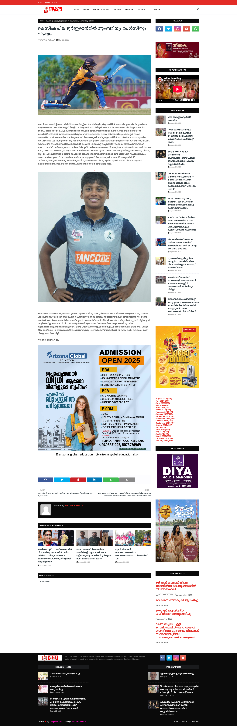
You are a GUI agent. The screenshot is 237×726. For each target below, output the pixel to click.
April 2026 (163, 407)
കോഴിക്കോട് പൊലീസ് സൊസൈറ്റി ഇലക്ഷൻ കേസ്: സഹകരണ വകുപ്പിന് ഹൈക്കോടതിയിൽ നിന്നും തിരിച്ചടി (181, 283)
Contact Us (194, 721)
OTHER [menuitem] (154, 9)
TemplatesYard (56, 721)
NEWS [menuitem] (86, 9)
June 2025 (163, 429)
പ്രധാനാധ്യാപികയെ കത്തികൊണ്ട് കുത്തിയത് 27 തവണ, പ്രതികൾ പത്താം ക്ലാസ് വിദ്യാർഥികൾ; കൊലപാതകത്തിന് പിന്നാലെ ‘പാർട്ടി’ (181, 181)
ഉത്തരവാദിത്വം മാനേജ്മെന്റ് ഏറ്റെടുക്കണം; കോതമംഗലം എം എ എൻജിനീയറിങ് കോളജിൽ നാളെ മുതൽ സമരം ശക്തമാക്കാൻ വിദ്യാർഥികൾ (183, 305)
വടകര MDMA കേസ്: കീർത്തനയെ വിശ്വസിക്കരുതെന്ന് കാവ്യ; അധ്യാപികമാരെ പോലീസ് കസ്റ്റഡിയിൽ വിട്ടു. (181, 157)
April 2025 (163, 434)
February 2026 (164, 412)
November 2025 (165, 418)
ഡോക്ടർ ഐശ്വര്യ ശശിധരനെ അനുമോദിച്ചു (173, 612)
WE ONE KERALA (47, 40)
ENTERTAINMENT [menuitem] (101, 9)
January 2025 (164, 440)
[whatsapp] (195, 28)
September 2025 (165, 423)
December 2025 (165, 416)
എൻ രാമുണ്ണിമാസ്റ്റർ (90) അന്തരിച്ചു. (179, 118)
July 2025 (162, 427)
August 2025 (164, 425)
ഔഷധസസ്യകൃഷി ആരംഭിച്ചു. (177, 600)
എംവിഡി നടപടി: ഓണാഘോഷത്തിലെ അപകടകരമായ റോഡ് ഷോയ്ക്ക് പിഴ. (131, 554)
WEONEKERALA (79, 721)
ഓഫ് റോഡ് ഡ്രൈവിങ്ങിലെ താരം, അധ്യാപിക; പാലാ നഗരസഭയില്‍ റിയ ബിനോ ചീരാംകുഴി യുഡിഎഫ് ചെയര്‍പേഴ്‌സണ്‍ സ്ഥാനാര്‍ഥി (181, 223)
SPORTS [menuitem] (117, 9)
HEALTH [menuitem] (129, 9)
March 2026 (163, 410)
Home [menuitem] (76, 9)
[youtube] (186, 28)
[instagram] (177, 28)
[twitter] (168, 28)
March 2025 (163, 436)
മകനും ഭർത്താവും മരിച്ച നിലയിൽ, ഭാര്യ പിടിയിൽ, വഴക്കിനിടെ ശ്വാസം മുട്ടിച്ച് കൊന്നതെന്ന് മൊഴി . (180, 203)
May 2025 (162, 432)
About (47, 2)
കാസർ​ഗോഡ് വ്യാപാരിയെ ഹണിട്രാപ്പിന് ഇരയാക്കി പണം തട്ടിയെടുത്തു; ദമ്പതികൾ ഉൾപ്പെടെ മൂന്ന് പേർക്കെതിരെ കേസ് (93, 554)
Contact (55, 2)
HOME (40, 2)
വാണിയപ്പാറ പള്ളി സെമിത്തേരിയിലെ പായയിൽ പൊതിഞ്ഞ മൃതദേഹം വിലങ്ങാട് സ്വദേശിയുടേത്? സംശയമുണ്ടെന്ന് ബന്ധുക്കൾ (177, 630)
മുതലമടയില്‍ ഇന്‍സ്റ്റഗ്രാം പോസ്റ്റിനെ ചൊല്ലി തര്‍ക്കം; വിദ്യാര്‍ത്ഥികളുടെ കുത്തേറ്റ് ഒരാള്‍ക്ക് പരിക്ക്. (181, 263)
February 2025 (164, 438)
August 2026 (164, 399)
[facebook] (159, 28)
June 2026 (163, 403)
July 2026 (163, 401)
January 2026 (164, 414)
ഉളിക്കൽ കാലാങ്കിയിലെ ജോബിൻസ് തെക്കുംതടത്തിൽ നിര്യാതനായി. (176, 586)
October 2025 (164, 421)
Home (42, 21)
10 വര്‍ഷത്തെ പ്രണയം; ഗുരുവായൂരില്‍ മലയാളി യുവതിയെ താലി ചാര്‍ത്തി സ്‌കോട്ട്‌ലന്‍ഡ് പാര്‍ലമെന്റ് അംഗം (180, 135)
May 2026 (162, 405)
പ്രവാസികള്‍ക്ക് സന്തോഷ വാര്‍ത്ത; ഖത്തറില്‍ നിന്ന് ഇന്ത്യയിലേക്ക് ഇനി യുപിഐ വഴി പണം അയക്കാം (182, 244)
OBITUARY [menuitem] (142, 9)
